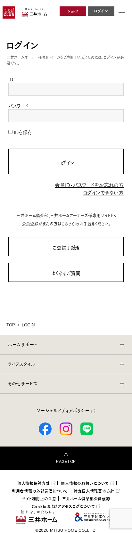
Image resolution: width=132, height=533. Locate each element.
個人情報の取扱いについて (85, 483)
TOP (10, 324)
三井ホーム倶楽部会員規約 (86, 498)
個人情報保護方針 (33, 483)
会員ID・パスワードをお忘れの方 (89, 185)
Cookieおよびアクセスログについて (63, 506)
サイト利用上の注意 (39, 498)
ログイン (66, 162)
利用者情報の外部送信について (40, 491)
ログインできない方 (103, 192)
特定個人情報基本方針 (94, 491)
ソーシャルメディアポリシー (63, 410)
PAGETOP (66, 461)
